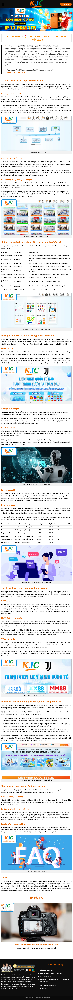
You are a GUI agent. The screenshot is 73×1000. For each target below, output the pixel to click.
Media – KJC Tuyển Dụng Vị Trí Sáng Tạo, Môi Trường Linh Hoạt (36, 944)
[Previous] (3, 20)
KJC (6, 46)
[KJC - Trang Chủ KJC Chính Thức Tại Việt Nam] (36, 4)
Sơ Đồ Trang (43, 988)
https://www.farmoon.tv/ (16, 73)
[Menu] (3, 4)
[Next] (69, 20)
